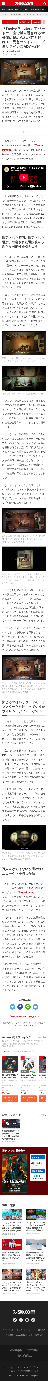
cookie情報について (24, 1335)
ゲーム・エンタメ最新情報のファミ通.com (16, 14)
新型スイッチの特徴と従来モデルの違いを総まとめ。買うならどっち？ (11, 1256)
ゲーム (7, 1051)
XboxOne (36, 22)
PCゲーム (24, 9)
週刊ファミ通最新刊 (14, 1150)
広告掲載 (39, 1335)
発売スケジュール (38, 9)
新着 (3, 9)
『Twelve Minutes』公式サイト (24, 1016)
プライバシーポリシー (26, 1329)
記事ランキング (11, 1115)
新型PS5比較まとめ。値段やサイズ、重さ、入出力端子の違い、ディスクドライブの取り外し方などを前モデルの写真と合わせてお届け (35, 1256)
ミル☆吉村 (9, 51)
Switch (10, 9)
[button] (38, 1164)
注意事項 (9, 1335)
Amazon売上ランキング (16, 1037)
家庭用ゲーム (25, 22)
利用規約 (41, 1329)
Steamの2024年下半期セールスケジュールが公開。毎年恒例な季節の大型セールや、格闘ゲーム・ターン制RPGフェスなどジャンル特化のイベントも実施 (11, 1135)
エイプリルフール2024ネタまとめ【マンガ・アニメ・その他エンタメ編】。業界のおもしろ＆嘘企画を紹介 (11, 1286)
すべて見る (42, 1037)
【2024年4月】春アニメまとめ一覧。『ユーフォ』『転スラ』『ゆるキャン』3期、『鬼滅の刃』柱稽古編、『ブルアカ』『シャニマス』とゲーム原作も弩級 (36, 1286)
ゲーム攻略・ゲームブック (25, 1051)
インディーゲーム (41, 14)
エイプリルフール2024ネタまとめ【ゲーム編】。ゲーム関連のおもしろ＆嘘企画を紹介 (11, 1226)
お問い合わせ (8, 1329)
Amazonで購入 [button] (11, 1099)
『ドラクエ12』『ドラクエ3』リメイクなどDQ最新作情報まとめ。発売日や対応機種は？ (35, 1226)
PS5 (16, 9)
